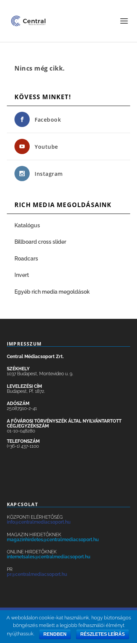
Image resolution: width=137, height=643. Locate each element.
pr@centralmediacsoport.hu (37, 574)
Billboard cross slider (40, 242)
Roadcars (26, 259)
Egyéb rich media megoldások (52, 292)
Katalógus (27, 225)
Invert (21, 275)
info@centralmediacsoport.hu (38, 522)
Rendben (55, 634)
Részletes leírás (102, 634)
